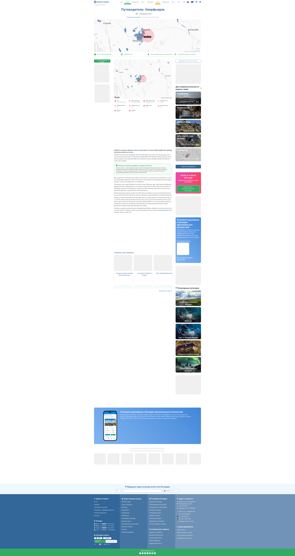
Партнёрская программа (184, 538)
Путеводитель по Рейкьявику (158, 507)
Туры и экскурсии (127, 504)
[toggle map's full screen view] (198, 49)
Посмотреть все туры (164, 291)
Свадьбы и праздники (155, 532)
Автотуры (124, 507)
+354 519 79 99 (183, 506)
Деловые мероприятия (156, 535)
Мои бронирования (128, 532)
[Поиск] (184, 2)
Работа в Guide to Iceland (184, 532)
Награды (96, 504)
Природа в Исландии (155, 501)
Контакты (97, 515)
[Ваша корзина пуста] (196, 2)
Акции (157, 2)
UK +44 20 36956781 (184, 514)
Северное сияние (154, 515)
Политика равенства (100, 513)
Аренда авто (135, 2)
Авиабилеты (150, 2)
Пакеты (128, 2)
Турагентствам (181, 530)
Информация (165, 2)
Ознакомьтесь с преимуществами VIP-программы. (188, 188)
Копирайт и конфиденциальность (104, 510)
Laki (133, 193)
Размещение (125, 513)
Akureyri (143, 208)
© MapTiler (186, 51)
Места (173, 2)
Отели (143, 2)
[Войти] (200, 2)
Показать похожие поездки (102, 61)
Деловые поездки (127, 526)
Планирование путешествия (157, 504)
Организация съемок (155, 538)
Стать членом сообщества (185, 535)
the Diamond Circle (166, 210)
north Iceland (144, 155)
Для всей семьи (126, 521)
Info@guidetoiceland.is (185, 504)
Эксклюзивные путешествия (130, 524)
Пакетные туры (126, 501)
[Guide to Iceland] (101, 2)
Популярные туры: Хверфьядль (124, 252)
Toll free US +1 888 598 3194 (187, 511)
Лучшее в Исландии (155, 518)
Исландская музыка (155, 513)
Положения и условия (100, 507)
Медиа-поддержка (154, 540)
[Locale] (188, 2)
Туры (121, 2)
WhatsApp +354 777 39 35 (186, 521)
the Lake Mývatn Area (132, 155)
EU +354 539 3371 (184, 516)
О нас (178, 2)
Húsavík (154, 208)
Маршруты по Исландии (156, 521)
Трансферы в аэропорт (128, 518)
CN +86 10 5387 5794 (185, 519)
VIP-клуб (124, 529)
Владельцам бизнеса (155, 543)
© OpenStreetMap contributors (194, 51)
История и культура (155, 510)
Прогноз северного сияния (157, 524)
